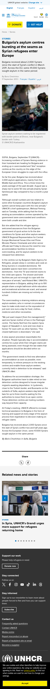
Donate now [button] (10, 566)
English (10, 8)
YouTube (22, 584)
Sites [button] (46, 17)
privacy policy (29, 671)
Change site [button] (34, 2)
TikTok (28, 584)
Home (4, 32)
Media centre (8, 632)
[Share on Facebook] (28, 462)
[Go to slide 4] (24, 541)
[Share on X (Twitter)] (21, 462)
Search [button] (36, 17)
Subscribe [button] (9, 609)
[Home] (16, 15)
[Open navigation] (3, 15)
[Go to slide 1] (16, 541)
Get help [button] (36, 24)
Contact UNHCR (9, 627)
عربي (41, 8)
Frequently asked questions (15, 623)
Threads (40, 584)
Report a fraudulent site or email (17, 640)
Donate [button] (41, 17)
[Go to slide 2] (19, 541)
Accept (25, 683)
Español (31, 8)
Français (20, 8)
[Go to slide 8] (35, 541)
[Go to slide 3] (21, 541)
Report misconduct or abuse (15, 636)
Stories (12, 32)
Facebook (10, 584)
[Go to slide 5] (27, 541)
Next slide (45, 498)
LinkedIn (34, 584)
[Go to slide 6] (29, 541)
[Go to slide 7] (32, 541)
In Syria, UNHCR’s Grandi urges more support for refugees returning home (23, 526)
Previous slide (5, 498)
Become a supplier (10, 645)
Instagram (16, 584)
